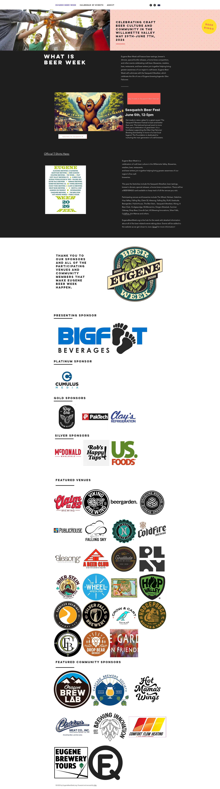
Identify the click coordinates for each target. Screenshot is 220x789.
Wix (95, 785)
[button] (209, 24)
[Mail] (159, 5)
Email (155, 227)
